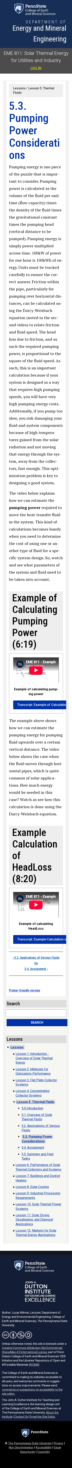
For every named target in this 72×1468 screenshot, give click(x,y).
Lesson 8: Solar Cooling (32, 1187)
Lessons (19, 88)
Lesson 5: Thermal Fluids (35, 1102)
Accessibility (44, 1447)
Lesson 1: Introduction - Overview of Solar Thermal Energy (34, 1058)
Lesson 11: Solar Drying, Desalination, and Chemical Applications (34, 1219)
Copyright (43, 1452)
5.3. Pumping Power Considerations (37, 1139)
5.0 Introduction (32, 1108)
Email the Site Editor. (43, 1416)
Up (36, 963)
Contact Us (21, 1416)
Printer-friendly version (24, 990)
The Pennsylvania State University (30, 1443)
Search (37, 1022)
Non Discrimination (21, 1447)
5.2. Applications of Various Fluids (36, 958)
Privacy (58, 1443)
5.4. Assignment (36, 969)
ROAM (34, 1364)
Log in (36, 68)
